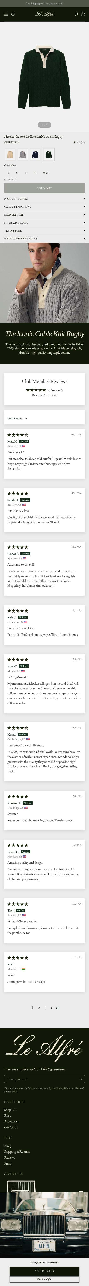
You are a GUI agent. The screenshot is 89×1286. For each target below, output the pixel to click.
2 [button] (39, 1007)
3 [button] (45, 1007)
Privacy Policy (63, 1088)
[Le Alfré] (44, 14)
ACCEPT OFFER (44, 1271)
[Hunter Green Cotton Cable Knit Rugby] (48, 154)
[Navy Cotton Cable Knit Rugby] (35, 154)
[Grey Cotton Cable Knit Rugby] (23, 154)
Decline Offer (44, 1279)
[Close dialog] (86, 1196)
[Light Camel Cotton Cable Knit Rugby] (10, 154)
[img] (17, 435)
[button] (13, 14)
